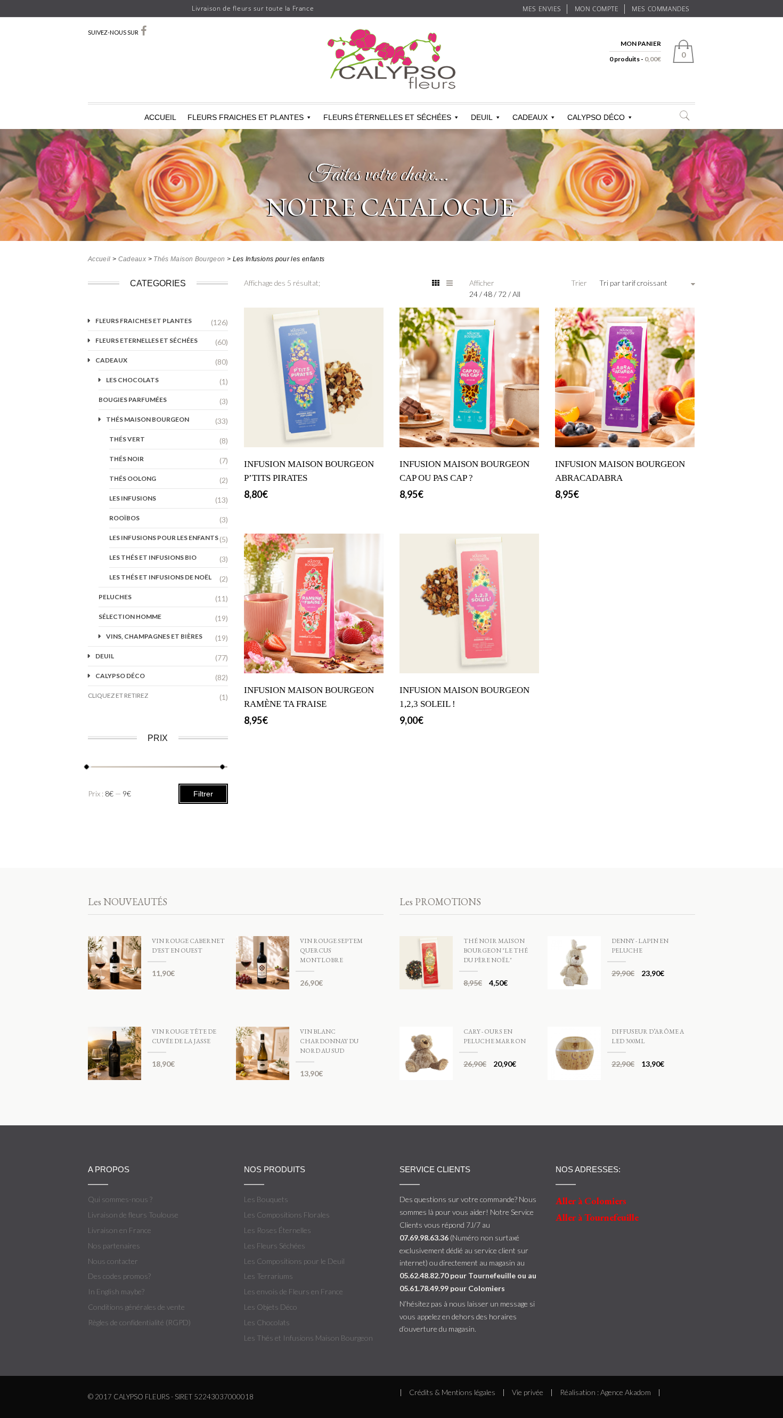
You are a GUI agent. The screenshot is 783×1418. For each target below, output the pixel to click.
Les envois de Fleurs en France (293, 1291)
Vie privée (527, 1392)
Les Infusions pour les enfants (163, 538)
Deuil (104, 656)
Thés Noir (126, 459)
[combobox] (647, 283)
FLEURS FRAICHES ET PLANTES (245, 117)
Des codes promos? (119, 1275)
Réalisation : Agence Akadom (605, 1392)
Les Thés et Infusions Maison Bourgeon (308, 1337)
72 (503, 294)
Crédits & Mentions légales (452, 1392)
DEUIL (482, 117)
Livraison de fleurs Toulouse (133, 1214)
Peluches (115, 597)
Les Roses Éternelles (277, 1230)
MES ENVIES (542, 8)
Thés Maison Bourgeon (189, 259)
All (516, 294)
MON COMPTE (597, 8)
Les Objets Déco (270, 1306)
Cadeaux (132, 259)
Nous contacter (113, 1261)
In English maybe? (116, 1291)
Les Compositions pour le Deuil (294, 1261)
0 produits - (635, 59)
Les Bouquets (266, 1199)
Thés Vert (127, 439)
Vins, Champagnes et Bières (154, 636)
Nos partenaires (114, 1245)
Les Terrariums (268, 1275)
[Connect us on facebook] (143, 30)
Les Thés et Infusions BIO (153, 557)
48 (489, 294)
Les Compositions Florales (287, 1214)
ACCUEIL (160, 117)
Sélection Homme (130, 617)
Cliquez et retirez (118, 695)
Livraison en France (119, 1230)
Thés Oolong (132, 478)
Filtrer (203, 793)
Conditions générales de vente (136, 1306)
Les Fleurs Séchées (274, 1245)
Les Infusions (132, 498)
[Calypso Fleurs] (391, 69)
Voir (313, 434)
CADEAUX (530, 117)
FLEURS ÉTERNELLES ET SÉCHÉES (387, 117)
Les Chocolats (132, 380)
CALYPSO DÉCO (596, 117)
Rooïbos (124, 518)
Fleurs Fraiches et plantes (143, 321)
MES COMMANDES (661, 8)
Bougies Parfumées (133, 400)
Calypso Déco (120, 676)
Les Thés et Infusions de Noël (160, 577)
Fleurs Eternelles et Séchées (146, 340)
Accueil (99, 259)
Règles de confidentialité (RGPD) (139, 1322)
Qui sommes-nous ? (120, 1199)
